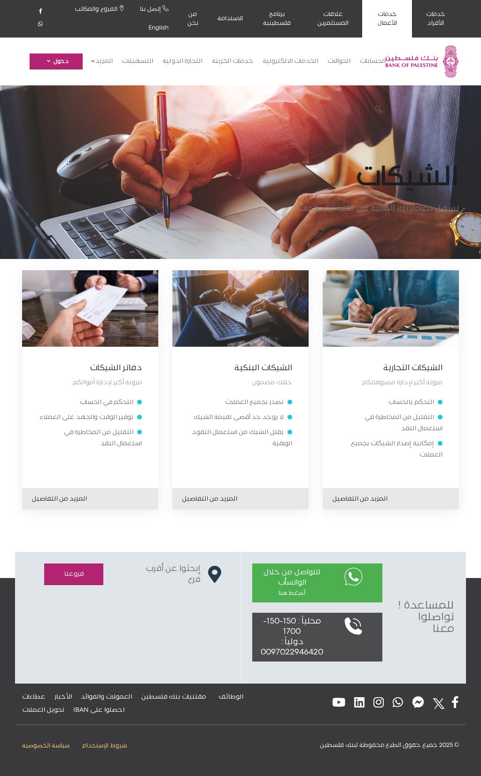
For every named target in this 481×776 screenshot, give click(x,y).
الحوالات (338, 61)
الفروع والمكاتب (97, 9)
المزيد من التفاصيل (360, 499)
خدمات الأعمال (387, 19)
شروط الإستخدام (104, 745)
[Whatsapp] (40, 24)
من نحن (192, 19)
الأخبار (63, 697)
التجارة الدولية (182, 61)
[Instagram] (378, 703)
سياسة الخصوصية (46, 745)
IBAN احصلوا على (98, 710)
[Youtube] (338, 703)
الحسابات (373, 61)
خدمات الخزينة (233, 61)
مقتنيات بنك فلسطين (173, 697)
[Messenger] (418, 703)
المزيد (103, 61)
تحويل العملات (43, 710)
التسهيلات (137, 61)
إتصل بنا (151, 9)
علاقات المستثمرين (333, 19)
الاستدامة (230, 18)
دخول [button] (61, 61)
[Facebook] (40, 12)
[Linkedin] (359, 703)
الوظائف (231, 697)
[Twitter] (436, 703)
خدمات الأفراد (435, 19)
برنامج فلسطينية (277, 19)
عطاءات (34, 697)
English (158, 27)
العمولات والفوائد (106, 697)
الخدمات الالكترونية (290, 61)
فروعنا (74, 574)
